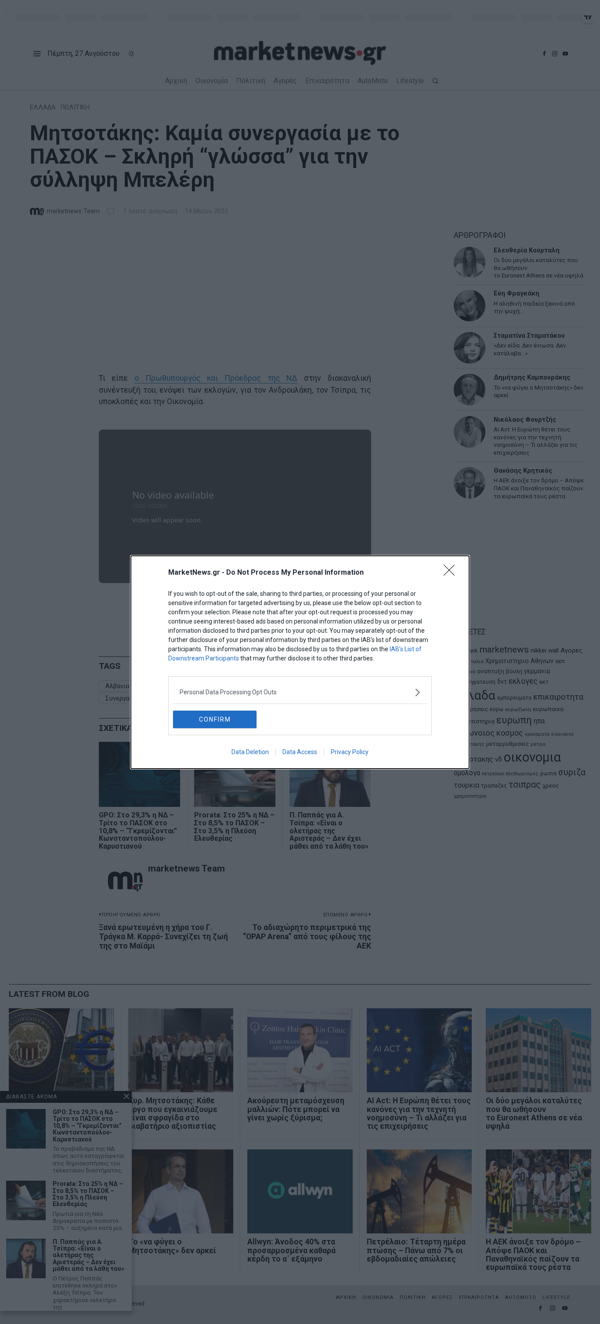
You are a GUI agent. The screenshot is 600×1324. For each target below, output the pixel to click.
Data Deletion (250, 751)
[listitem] (300, 692)
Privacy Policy (350, 751)
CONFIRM (215, 719)
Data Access (299, 751)
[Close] (452, 573)
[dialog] (300, 662)
